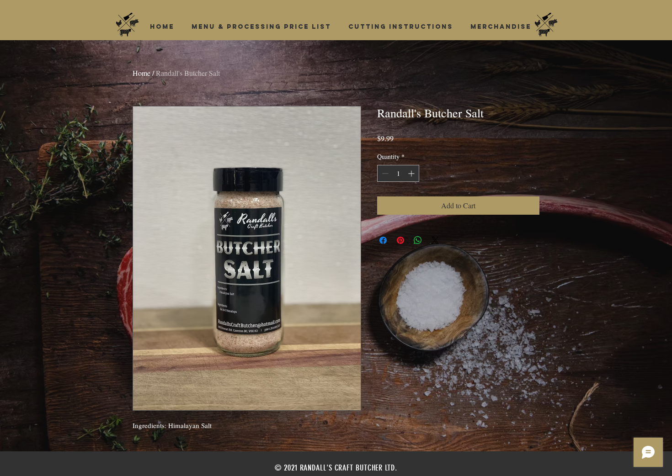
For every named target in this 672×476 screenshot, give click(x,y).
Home (141, 73)
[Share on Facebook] (383, 240)
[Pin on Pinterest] (400, 240)
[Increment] (412, 173)
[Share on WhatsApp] (417, 240)
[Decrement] (384, 173)
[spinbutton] (398, 173)
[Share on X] (435, 240)
